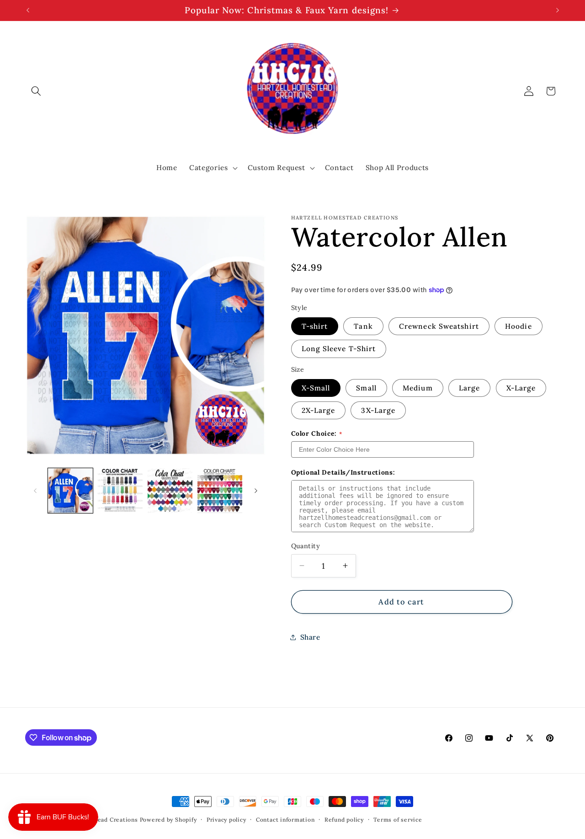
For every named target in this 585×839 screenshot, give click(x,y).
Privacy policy (226, 819)
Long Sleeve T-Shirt (339, 348)
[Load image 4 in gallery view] (219, 490)
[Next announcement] (558, 10)
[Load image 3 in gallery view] (170, 490)
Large (469, 388)
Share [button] (310, 637)
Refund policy (344, 819)
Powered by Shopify (168, 819)
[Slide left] (35, 491)
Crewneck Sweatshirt (439, 326)
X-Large (521, 388)
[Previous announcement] (28, 10)
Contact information (285, 819)
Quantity (305, 546)
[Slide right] (256, 491)
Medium (418, 388)
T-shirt (315, 326)
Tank (363, 326)
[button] (36, 91)
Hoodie (518, 326)
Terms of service (397, 819)
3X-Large (378, 410)
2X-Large (318, 410)
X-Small (316, 388)
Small (366, 388)
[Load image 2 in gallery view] (120, 490)
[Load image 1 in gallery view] (70, 490)
